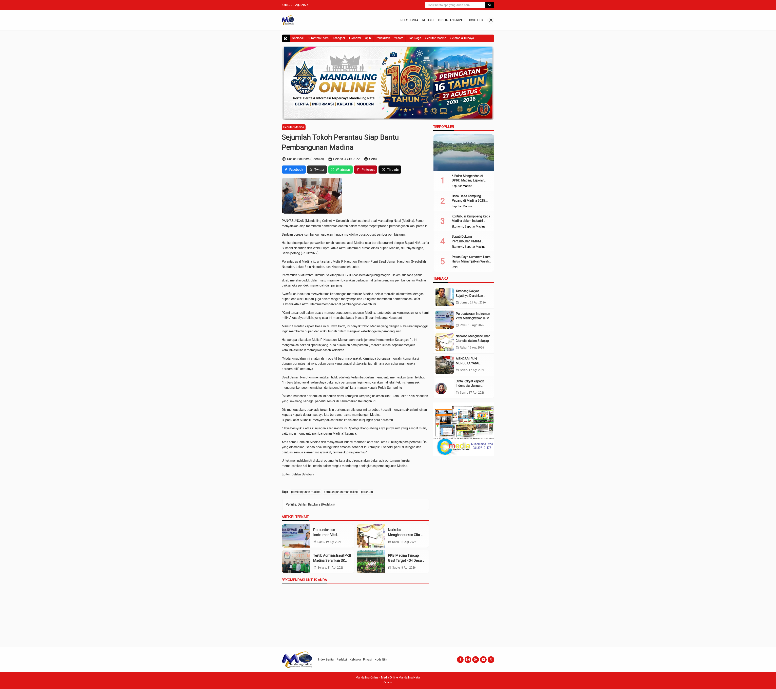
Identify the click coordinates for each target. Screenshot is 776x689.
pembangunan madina (306, 492)
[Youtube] (483, 659)
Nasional (298, 38)
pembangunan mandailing (341, 492)
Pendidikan (383, 38)
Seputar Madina (435, 38)
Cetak (373, 159)
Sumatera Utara (318, 38)
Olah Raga (414, 38)
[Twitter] (491, 659)
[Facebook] (460, 659)
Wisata (398, 38)
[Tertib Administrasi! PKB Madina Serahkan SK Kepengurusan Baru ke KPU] (296, 561)
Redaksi (428, 20)
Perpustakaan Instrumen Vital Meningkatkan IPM (327, 535)
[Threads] (475, 659)
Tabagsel (339, 38)
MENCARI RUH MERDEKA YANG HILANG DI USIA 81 (469, 363)
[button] (489, 5)
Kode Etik (476, 20)
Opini (368, 38)
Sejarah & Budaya (462, 38)
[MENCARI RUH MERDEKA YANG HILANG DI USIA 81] (444, 364)
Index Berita (409, 20)
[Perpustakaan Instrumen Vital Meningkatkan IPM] (296, 536)
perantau (367, 492)
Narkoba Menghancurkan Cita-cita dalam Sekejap (404, 535)
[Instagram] (468, 659)
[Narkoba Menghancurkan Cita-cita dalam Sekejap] (371, 536)
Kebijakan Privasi (451, 20)
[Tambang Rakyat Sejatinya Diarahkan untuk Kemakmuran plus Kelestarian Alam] (444, 297)
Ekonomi (355, 38)
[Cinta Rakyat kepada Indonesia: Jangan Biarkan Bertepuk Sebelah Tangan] (444, 387)
